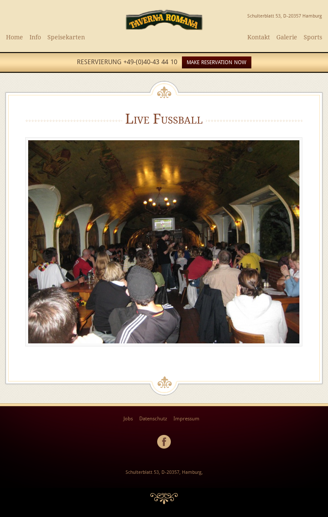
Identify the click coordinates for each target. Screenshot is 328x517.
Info (35, 37)
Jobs (128, 419)
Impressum (186, 419)
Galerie (286, 37)
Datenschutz (153, 419)
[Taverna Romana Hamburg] (164, 29)
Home (14, 37)
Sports (313, 37)
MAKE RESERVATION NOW (216, 62)
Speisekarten (66, 37)
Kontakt (258, 37)
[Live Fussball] (164, 348)
